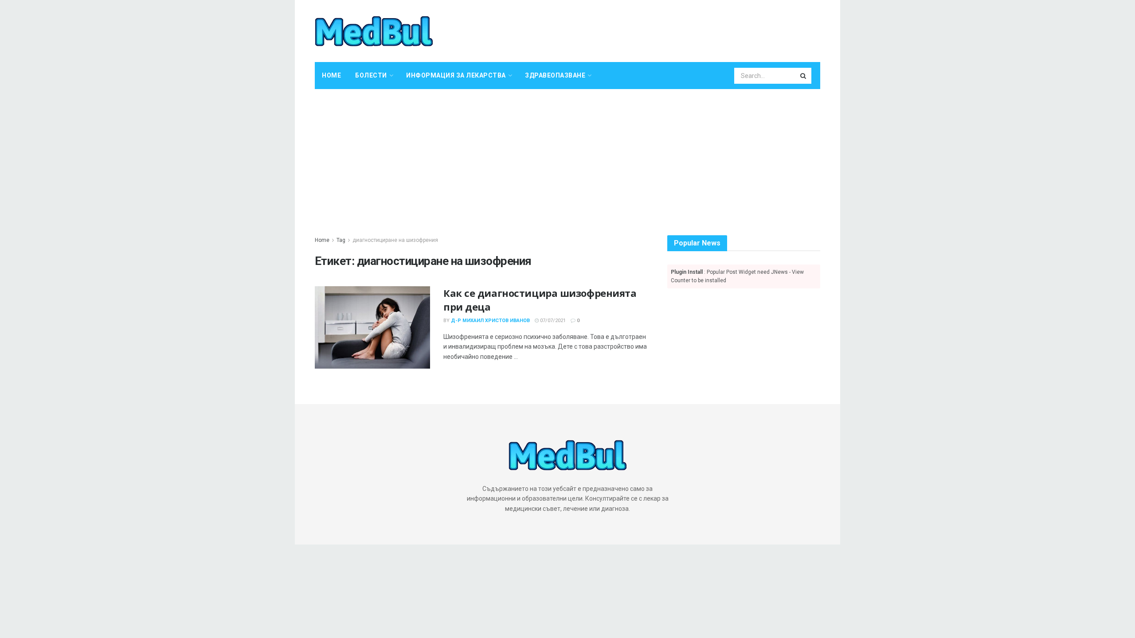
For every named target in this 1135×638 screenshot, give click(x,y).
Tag (341, 240)
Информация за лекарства (456, 75)
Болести (371, 75)
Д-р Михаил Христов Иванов (490, 320)
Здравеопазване (555, 75)
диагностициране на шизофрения (395, 240)
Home (331, 75)
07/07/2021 (552, 320)
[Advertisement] (567, 155)
